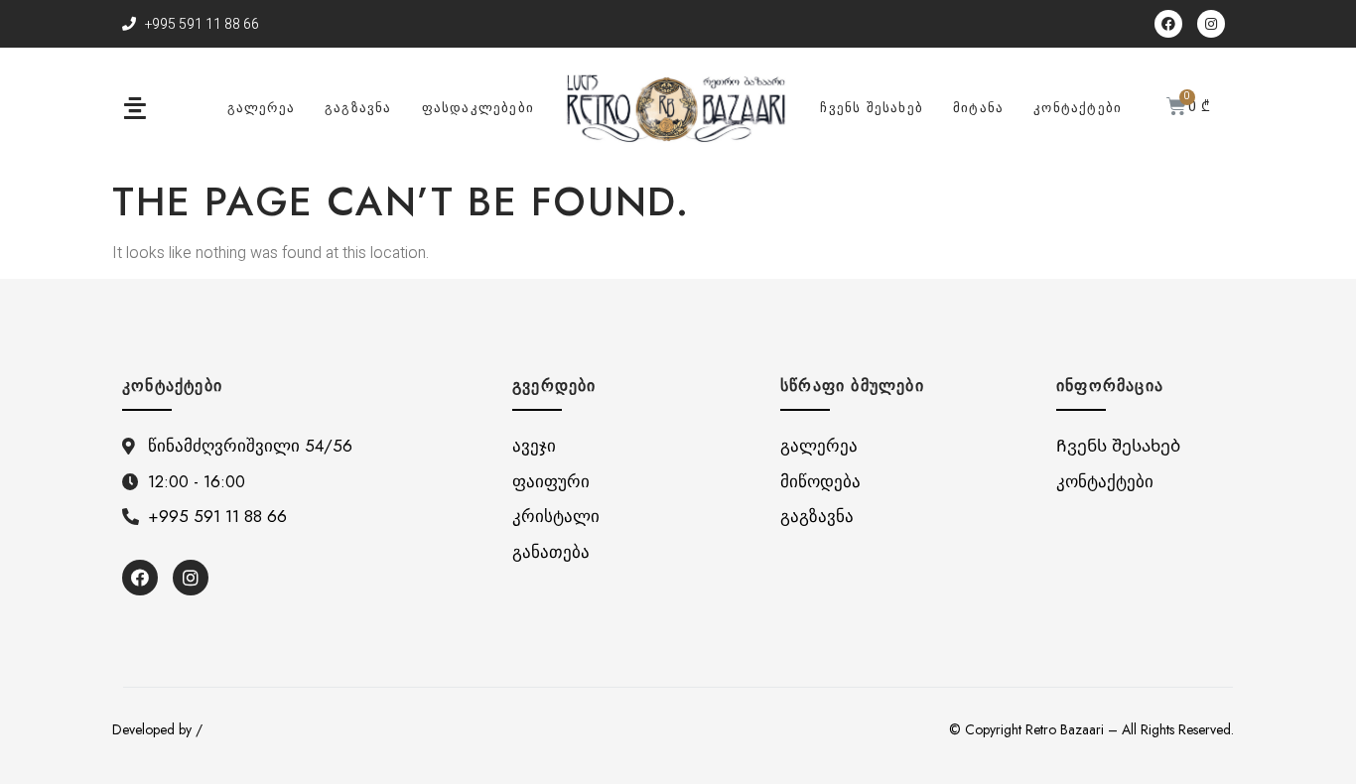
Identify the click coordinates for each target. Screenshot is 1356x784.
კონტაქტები (1077, 107)
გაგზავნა (358, 107)
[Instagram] (1211, 24)
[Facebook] (1168, 24)
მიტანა (978, 107)
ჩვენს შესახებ (871, 107)
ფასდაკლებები (478, 107)
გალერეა (261, 107)
